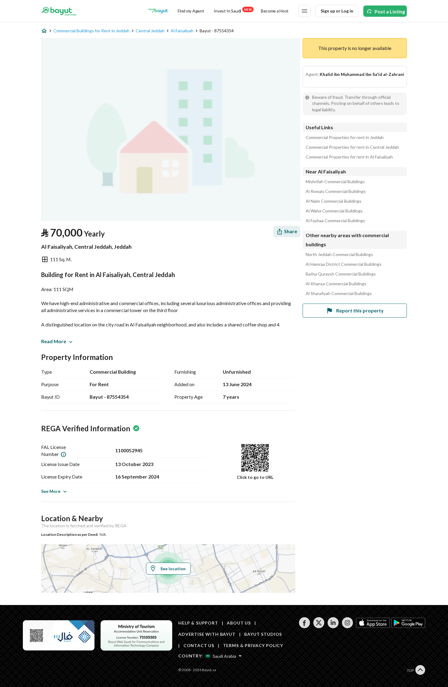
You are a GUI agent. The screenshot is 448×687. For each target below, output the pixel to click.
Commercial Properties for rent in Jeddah (345, 137)
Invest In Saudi (232, 10)
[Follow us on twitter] (318, 626)
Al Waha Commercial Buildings (334, 210)
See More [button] (50, 491)
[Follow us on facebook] (304, 626)
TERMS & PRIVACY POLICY (253, 645)
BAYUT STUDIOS (263, 634)
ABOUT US (239, 622)
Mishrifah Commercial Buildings (335, 181)
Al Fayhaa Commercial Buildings (335, 220)
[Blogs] (158, 11)
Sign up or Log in (337, 10)
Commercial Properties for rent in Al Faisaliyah (349, 157)
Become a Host (275, 10)
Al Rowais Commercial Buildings (336, 191)
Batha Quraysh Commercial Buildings (341, 274)
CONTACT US (198, 645)
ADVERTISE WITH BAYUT (207, 634)
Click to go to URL (255, 477)
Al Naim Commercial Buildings (333, 201)
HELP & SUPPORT (198, 622)
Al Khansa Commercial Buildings (336, 283)
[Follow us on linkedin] (333, 626)
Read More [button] (53, 341)
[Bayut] (59, 11)
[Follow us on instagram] (347, 626)
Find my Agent (191, 10)
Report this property (360, 310)
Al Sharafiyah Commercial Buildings (339, 293)
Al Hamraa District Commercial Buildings (344, 264)
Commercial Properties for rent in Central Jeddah (352, 147)
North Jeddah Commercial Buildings (339, 254)
